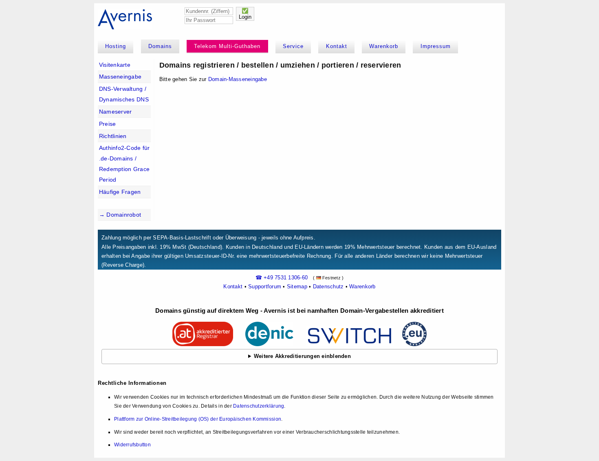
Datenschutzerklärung (258, 406)
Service (293, 46)
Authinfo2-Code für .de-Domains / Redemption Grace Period (124, 164)
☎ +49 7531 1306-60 (281, 277)
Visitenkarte (114, 64)
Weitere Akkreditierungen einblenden (302, 356)
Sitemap (297, 286)
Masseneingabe (120, 76)
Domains (160, 46)
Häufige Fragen (120, 192)
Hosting (115, 46)
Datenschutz (328, 286)
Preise (107, 124)
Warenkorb (383, 46)
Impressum (436, 46)
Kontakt (336, 46)
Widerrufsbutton (132, 445)
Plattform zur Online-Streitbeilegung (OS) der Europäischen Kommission (197, 419)
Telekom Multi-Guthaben (227, 46)
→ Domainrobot (120, 214)
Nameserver (115, 111)
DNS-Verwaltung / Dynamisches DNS (124, 94)
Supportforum (264, 286)
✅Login (245, 14)
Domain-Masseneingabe (237, 79)
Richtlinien (113, 136)
